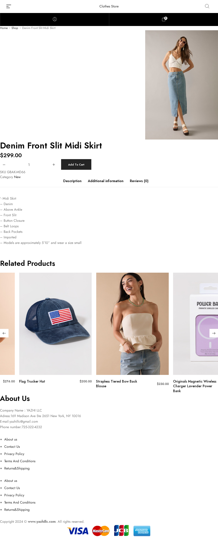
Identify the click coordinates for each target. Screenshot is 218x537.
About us (10, 439)
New (17, 176)
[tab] (72, 183)
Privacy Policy (14, 453)
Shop (14, 28)
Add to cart (76, 165)
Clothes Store (109, 6)
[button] (4, 333)
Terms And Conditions (19, 461)
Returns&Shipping (17, 468)
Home (4, 28)
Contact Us (12, 446)
